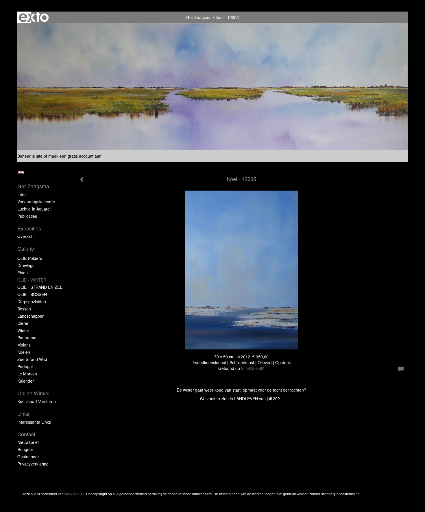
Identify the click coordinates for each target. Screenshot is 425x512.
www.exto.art (74, 493)
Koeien (23, 352)
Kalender (25, 381)
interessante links (34, 422)
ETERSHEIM (253, 368)
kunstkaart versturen (36, 401)
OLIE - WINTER (31, 280)
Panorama (26, 337)
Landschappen (31, 316)
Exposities (29, 228)
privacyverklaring (33, 464)
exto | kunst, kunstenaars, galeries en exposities (33, 17)
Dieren (23, 323)
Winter (23, 330)
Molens (24, 345)
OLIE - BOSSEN (32, 294)
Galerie (25, 248)
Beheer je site (29, 156)
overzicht (26, 236)
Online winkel (33, 393)
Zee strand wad (32, 359)
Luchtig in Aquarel (34, 209)
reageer (25, 449)
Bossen (24, 309)
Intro (21, 194)
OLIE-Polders (29, 258)
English (20, 172)
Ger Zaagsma (199, 17)
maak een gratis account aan (74, 156)
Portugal (25, 366)
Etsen (22, 272)
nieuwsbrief (28, 442)
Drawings (25, 265)
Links (23, 413)
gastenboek (28, 456)
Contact (26, 434)
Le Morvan (27, 374)
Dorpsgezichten (31, 301)
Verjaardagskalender (36, 201)
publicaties (27, 216)
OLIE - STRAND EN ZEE (39, 287)
